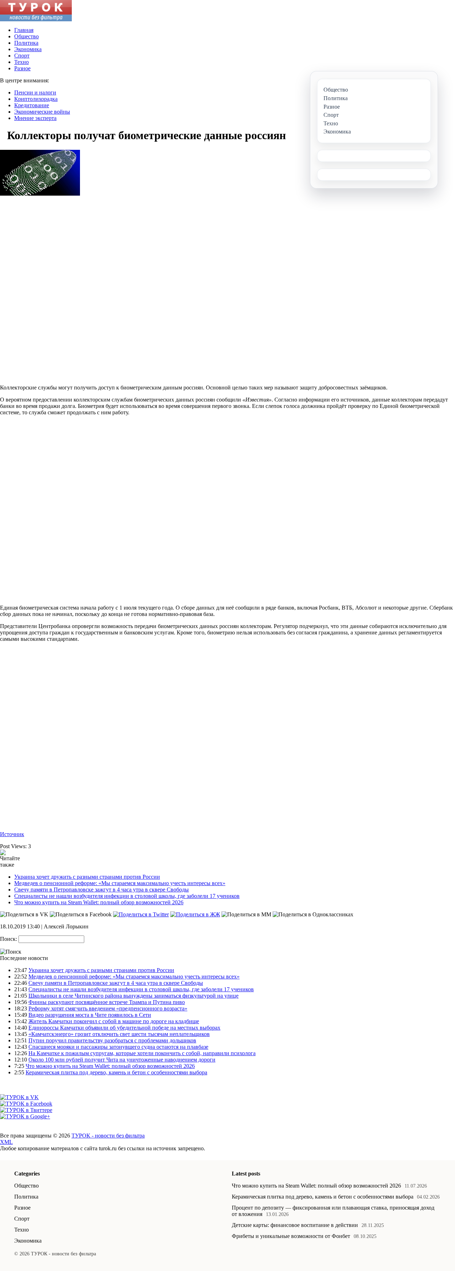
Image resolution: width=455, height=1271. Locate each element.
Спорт (22, 56)
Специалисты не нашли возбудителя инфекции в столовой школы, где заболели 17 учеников (127, 896)
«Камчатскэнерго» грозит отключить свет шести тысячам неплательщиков (119, 1034)
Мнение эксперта (35, 118)
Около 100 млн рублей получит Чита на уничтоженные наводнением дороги (121, 1060)
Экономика (28, 49)
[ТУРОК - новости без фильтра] (36, 19)
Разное (22, 68)
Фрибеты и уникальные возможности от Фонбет (291, 1236)
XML (6, 1142)
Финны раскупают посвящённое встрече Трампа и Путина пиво (106, 1002)
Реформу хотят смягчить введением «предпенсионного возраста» (107, 1008)
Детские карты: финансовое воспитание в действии (295, 1225)
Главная (23, 30)
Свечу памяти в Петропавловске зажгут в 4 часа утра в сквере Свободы (101, 890)
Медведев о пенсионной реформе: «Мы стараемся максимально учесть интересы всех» (119, 883)
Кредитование (31, 105)
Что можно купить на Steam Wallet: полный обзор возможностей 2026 (98, 902)
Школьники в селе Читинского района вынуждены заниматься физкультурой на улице (133, 996)
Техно (21, 62)
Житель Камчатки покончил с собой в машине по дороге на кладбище (113, 1021)
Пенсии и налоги (35, 92)
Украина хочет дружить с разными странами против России (87, 877)
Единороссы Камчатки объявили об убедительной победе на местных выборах (124, 1028)
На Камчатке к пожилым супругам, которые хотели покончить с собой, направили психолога (142, 1053)
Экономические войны (42, 112)
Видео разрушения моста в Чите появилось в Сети (89, 1015)
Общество (26, 36)
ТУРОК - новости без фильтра (108, 1136)
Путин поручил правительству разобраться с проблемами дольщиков (112, 1040)
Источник (12, 834)
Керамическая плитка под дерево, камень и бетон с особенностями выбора (116, 1072)
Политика (26, 43)
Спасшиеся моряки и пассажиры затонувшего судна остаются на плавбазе (118, 1047)
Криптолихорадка (36, 99)
